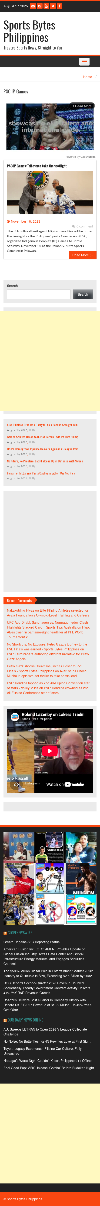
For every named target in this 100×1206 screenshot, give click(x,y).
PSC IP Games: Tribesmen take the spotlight (37, 165)
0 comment (85, 226)
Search (12, 285)
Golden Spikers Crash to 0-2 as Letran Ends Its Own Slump (42, 436)
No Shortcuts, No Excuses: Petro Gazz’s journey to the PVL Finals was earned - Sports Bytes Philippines (47, 646)
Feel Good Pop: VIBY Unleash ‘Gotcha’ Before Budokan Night (48, 1067)
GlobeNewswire (20, 933)
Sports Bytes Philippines (29, 30)
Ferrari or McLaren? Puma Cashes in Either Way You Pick (41, 473)
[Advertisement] (50, 361)
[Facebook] (59, 6)
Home (87, 76)
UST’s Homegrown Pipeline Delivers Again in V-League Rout (43, 448)
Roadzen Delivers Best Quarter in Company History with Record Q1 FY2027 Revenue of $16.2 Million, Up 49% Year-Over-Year (47, 1005)
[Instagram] (40, 6)
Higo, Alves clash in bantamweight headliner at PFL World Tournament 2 (48, 632)
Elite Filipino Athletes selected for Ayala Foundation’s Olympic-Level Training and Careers (48, 612)
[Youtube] (46, 6)
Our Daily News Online (25, 1020)
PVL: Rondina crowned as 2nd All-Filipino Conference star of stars (48, 690)
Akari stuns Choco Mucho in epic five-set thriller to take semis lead (47, 673)
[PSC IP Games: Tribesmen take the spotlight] (50, 194)
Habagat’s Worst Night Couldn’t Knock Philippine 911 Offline (47, 1060)
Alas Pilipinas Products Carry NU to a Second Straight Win (42, 424)
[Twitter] (53, 6)
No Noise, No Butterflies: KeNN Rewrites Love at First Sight (46, 1041)
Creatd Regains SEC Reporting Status (31, 941)
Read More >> (82, 255)
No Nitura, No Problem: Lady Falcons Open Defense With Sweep (45, 460)
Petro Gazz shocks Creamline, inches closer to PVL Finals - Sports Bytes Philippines (45, 668)
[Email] (33, 6)
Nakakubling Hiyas (20, 610)
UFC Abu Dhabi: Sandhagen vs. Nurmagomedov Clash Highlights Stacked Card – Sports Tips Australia (47, 624)
